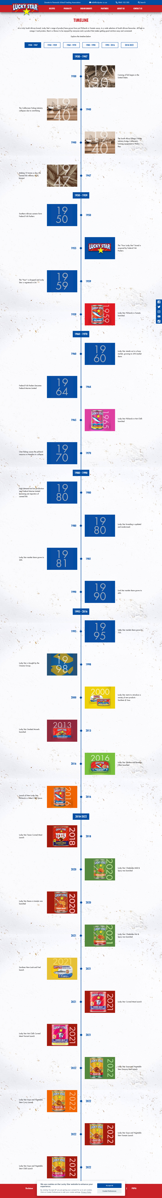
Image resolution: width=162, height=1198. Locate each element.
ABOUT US (121, 8)
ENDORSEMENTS (86, 8)
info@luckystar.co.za (99, 2)
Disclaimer (29, 1188)
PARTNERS (105, 8)
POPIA (134, 1188)
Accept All (109, 1185)
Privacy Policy (86, 1192)
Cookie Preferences (109, 1191)
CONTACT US (137, 8)
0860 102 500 (123, 2)
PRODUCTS (68, 8)
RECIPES (52, 8)
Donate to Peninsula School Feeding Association (62, 2)
